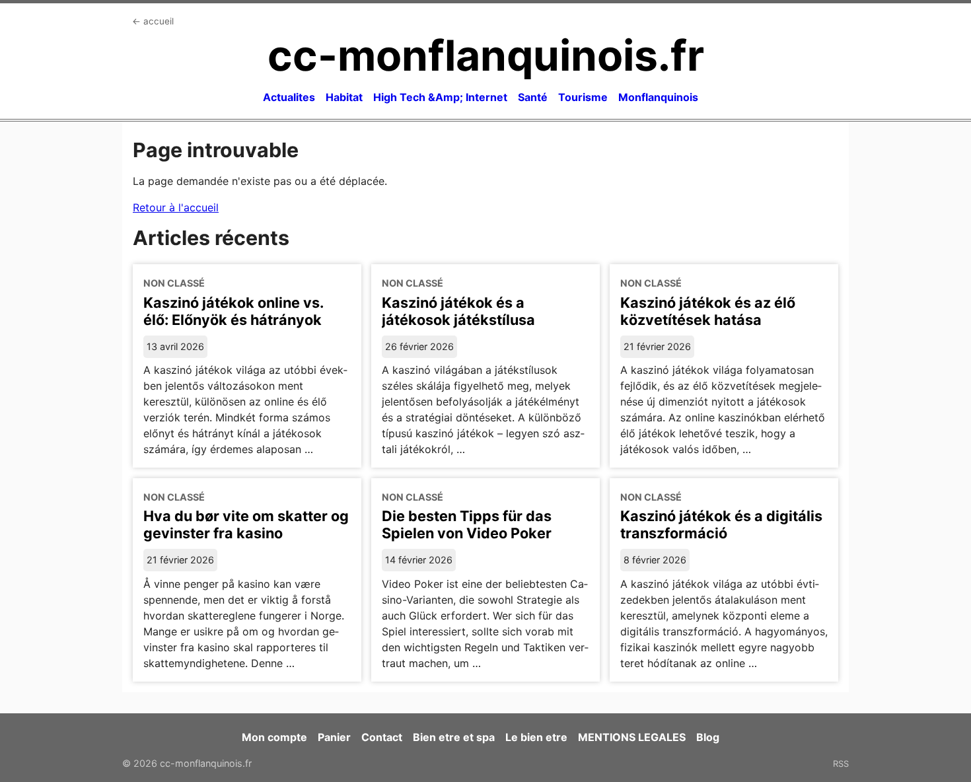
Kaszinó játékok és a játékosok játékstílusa (458, 311)
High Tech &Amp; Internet (440, 97)
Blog (707, 737)
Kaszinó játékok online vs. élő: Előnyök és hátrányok (233, 311)
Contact (381, 737)
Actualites (289, 97)
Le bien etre (536, 737)
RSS (841, 763)
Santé (533, 97)
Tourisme (583, 97)
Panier (334, 737)
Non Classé (174, 283)
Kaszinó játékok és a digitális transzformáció (721, 524)
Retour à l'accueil (176, 207)
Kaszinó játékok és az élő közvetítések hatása (707, 311)
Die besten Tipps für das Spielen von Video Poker (467, 524)
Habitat (344, 97)
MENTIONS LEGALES (632, 737)
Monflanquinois (658, 97)
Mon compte (274, 737)
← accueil (153, 21)
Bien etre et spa (454, 737)
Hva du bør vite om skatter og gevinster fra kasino (246, 524)
